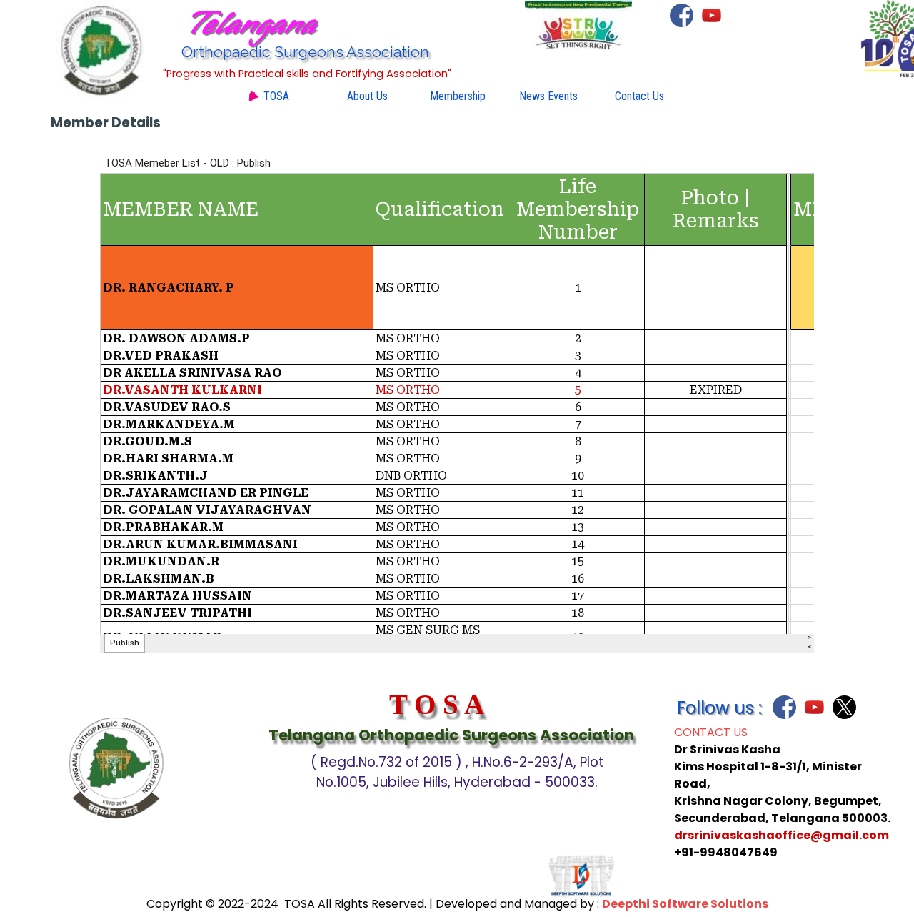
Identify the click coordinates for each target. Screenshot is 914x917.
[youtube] (711, 15)
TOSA (276, 96)
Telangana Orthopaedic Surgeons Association (451, 735)
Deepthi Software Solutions (685, 904)
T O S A (436, 704)
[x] (844, 707)
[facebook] (681, 15)
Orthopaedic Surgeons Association (305, 52)
